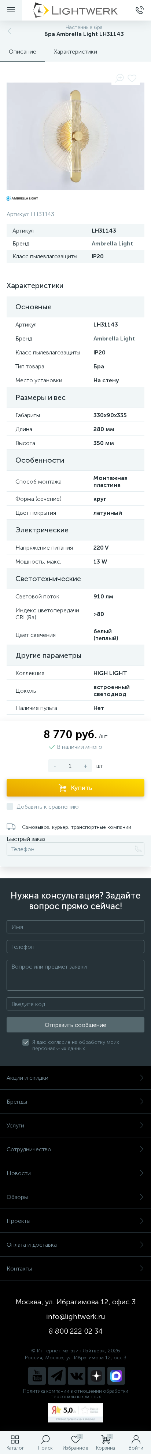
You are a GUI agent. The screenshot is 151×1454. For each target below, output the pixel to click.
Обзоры (17, 1197)
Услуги (15, 1125)
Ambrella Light (112, 243)
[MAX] (116, 1376)
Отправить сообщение (75, 1024)
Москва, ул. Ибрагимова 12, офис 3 (75, 1301)
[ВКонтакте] (76, 1376)
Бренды (17, 1101)
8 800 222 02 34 (76, 1331)
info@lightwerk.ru (75, 1316)
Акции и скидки (27, 1077)
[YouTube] (37, 1376)
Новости (19, 1173)
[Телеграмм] (57, 1376)
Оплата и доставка (32, 1244)
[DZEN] (96, 1376)
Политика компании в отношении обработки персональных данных (75, 1393)
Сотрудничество (29, 1149)
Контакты (19, 1268)
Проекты (18, 1220)
